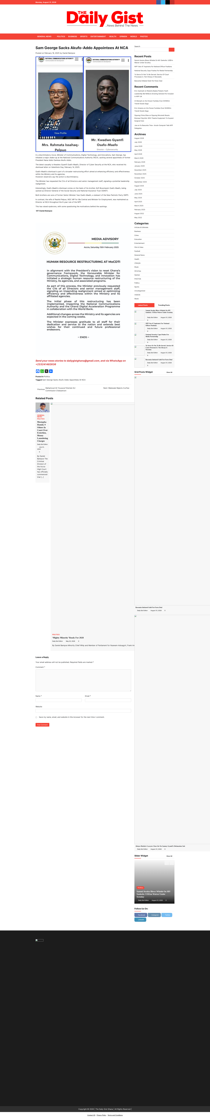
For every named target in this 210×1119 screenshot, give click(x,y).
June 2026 (138, 146)
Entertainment (98, 36)
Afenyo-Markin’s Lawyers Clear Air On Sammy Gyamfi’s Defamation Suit (161, 846)
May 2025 (138, 198)
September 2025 (140, 182)
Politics (61, 36)
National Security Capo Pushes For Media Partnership (153, 70)
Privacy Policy (101, 1115)
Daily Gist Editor (42, 444)
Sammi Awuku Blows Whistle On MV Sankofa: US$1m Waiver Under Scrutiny (159, 312)
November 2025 (140, 174)
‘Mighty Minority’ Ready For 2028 (68, 638)
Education (138, 239)
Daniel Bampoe (69, 53)
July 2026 (138, 142)
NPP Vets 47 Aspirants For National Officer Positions (153, 66)
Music (136, 267)
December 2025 (140, 170)
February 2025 (139, 209)
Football (137, 251)
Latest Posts (143, 305)
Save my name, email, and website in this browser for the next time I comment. (71, 717)
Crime (136, 235)
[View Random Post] (169, 36)
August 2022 (139, 214)
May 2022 (138, 217)
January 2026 (139, 166)
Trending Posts (164, 305)
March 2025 (138, 206)
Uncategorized (139, 291)
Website (39, 706)
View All (169, 372)
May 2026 (138, 150)
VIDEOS (137, 295)
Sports (83, 36)
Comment (40, 667)
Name (39, 696)
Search (137, 46)
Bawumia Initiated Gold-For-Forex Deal (148, 81)
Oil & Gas (137, 271)
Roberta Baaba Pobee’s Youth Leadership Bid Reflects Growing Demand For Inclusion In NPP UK (154, 93)
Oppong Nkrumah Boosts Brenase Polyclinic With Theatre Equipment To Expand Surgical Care (153, 118)
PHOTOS (144, 36)
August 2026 (139, 138)
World (133, 36)
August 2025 (139, 186)
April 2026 (138, 154)
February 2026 (139, 162)
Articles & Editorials (141, 227)
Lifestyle (137, 263)
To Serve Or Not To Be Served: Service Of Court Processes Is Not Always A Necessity (159, 347)
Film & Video (138, 247)
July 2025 (138, 190)
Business (72, 36)
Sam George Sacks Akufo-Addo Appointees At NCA (64, 380)
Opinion (123, 36)
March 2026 (138, 158)
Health (112, 36)
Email (88, 696)
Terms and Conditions (115, 1115)
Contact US (91, 1115)
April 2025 (138, 202)
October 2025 (139, 178)
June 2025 (138, 194)
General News (44, 36)
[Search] (172, 36)
